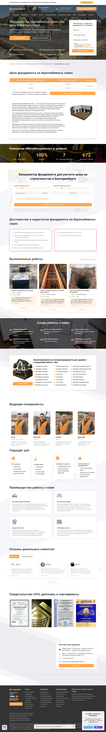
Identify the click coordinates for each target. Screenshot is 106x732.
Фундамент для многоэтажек (81, 382)
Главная (11, 64)
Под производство (61, 384)
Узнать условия (86, 2)
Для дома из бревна (78, 379)
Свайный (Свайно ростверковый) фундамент (39, 64)
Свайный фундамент (46, 696)
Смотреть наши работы (40, 38)
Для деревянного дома (79, 371)
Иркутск (90, 694)
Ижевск (86, 694)
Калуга (93, 696)
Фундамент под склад (42, 384)
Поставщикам (82, 14)
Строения (33, 14)
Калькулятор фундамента (86, 8)
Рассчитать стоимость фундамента (53, 204)
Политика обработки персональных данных (21, 713)
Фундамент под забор (42, 371)
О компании (15, 14)
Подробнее (23, 307)
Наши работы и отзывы (64, 14)
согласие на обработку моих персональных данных (82, 44)
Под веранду (59, 376)
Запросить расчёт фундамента (72, 93)
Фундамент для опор (62, 368)
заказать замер (42, 9)
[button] (100, 569)
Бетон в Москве (60, 702)
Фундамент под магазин (79, 384)
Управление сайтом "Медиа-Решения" (19, 720)
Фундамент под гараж (42, 374)
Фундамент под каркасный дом (81, 366)
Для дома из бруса (78, 376)
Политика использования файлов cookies (20, 715)
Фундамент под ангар (42, 379)
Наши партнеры (61, 689)
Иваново (80, 694)
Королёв (89, 698)
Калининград (87, 696)
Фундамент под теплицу (42, 376)
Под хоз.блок (59, 382)
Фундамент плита (45, 700)
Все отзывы (14, 556)
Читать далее (15, 303)
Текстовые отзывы (27, 556)
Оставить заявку (19, 38)
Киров (79, 698)
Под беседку (59, 379)
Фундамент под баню (41, 368)
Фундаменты (24, 14)
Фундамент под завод (62, 366)
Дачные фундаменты (62, 371)
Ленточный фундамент (46, 698)
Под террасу (59, 374)
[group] (19, 613)
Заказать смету (22, 384)
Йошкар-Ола (75, 696)
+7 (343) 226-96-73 (65, 8)
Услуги (41, 14)
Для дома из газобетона (79, 374)
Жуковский (75, 694)
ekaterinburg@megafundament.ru (75, 661)
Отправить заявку (82, 51)
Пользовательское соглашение (18, 717)
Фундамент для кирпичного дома (82, 368)
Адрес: (77, 654)
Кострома (74, 700)
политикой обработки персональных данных (83, 46)
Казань (81, 696)
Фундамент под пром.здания (43, 382)
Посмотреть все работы (88, 259)
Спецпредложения (50, 14)
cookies (64, 726)
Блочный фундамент (46, 702)
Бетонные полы (29, 704)
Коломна (84, 698)
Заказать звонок (76, 665)
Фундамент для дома (41, 366)
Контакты (91, 14)
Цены (74, 14)
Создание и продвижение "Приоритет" (19, 718)
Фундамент (44, 689)
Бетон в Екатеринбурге (62, 692)
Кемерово (74, 698)
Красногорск (81, 700)
